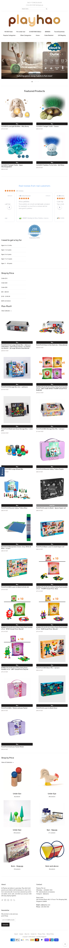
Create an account (37, 2)
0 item (31, 5)
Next (66, 60)
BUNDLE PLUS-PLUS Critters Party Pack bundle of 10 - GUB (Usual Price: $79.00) (51, 628)
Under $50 (4, 287)
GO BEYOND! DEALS (35, 31)
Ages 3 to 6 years (6, 254)
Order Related (48, 35)
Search (16, 934)
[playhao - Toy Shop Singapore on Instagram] (8, 900)
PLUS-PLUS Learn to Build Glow (46, 708)
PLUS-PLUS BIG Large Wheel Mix (12, 469)
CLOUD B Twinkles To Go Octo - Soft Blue (50, 165)
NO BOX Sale (9, 31)
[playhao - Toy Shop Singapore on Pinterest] (11, 900)
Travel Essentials (59, 31)
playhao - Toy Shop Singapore (38, 936)
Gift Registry (62, 35)
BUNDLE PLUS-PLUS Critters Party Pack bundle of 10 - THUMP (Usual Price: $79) (51, 587)
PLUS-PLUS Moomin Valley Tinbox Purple (50, 469)
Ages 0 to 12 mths (6, 245)
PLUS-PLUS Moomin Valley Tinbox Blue (14, 508)
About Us (27, 934)
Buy (17, 124)
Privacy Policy (41, 934)
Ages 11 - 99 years (6, 263)
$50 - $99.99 (5, 292)
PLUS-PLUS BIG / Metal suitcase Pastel (14, 708)
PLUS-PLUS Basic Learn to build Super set (50, 546)
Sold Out (52, 505)
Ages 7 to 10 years (6, 259)
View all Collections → (7, 762)
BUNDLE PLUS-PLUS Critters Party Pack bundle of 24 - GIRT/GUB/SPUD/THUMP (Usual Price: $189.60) (51, 388)
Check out (40, 5)
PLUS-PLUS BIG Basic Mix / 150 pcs (47, 667)
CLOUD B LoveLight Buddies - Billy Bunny (15, 126)
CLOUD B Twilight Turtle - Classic (47, 126)
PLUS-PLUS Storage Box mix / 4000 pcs (14, 387)
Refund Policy (50, 934)
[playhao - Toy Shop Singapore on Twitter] (2, 900)
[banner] (34, 20)
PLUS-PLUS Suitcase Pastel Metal (12, 747)
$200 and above (6, 301)
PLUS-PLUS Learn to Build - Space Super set (51, 508)
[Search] (46, 8)
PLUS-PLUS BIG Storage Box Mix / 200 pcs (50, 429)
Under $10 (4, 278)
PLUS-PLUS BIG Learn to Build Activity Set (15, 587)
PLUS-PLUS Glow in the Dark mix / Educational (51, 345)
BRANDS (47, 31)
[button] (9, 207)
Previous (2, 60)
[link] (34, 218)
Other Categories (25, 35)
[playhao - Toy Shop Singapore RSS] (14, 900)
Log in (28, 2)
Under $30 (4, 283)
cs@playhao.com (45, 905)
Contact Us (33, 934)
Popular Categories (9, 35)
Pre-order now (20, 31)
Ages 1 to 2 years (6, 250)
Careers (21, 934)
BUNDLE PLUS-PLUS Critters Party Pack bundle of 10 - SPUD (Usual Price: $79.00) (16, 628)
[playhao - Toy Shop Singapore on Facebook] (5, 900)
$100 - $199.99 (5, 296)
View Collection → (6, 311)
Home (38, 35)
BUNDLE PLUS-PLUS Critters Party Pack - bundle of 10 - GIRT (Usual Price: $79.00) (14, 668)
